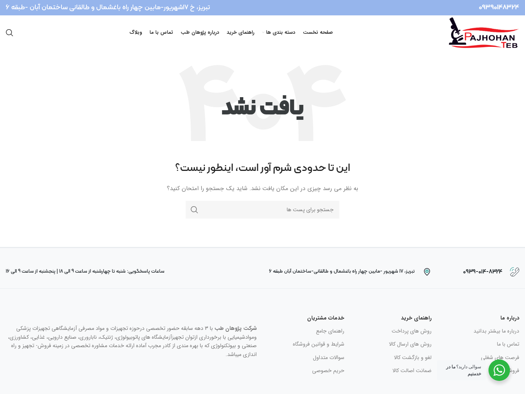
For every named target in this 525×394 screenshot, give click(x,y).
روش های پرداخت (412, 331)
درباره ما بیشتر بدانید (496, 331)
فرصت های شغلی (500, 357)
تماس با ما (508, 344)
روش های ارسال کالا (410, 344)
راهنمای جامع (330, 331)
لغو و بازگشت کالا (413, 357)
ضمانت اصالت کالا (412, 370)
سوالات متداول (328, 357)
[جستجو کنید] (9, 32)
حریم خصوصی (328, 370)
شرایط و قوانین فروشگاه (318, 344)
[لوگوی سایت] (484, 32)
